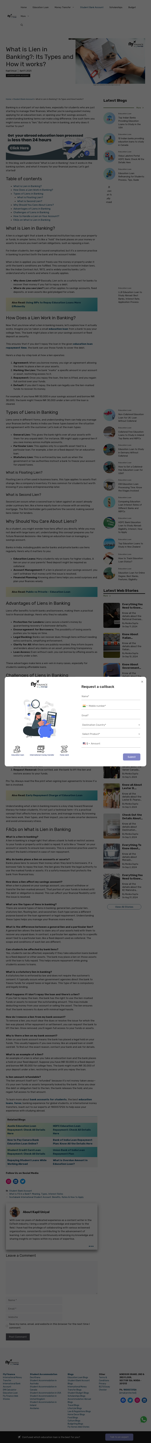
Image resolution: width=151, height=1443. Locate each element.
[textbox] (86, 743)
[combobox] (85, 705)
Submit (132, 756)
